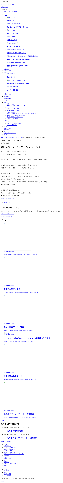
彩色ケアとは (10, 104)
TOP (3, 481)
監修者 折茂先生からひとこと (15, 117)
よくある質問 (7, 94)
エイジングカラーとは (13, 107)
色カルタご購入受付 (12, 118)
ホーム (5, 444)
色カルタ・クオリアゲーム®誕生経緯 (14, 454)
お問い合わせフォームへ (7, 214)
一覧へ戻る (7, 202)
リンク (5, 134)
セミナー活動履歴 (12, 125)
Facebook (6, 466)
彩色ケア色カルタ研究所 (7, 4)
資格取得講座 (7, 70)
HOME (5, 469)
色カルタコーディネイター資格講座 (22, 438)
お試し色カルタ (11, 112)
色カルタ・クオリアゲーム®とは (16, 105)
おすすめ (6, 69)
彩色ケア (6, 15)
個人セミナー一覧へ (6, 441)
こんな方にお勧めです (13, 109)
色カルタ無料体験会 (15, 431)
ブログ (5, 93)
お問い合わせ (4, 7)
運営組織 (6, 96)
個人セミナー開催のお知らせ (15, 123)
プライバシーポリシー (10, 133)
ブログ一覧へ (4, 420)
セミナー (6, 72)
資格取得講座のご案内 (13, 110)
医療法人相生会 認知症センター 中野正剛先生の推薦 (21, 113)
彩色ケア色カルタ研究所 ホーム (9, 137)
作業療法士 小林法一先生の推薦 (16, 115)
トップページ (7, 100)
